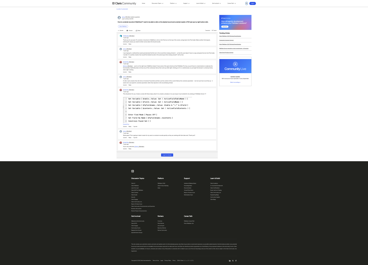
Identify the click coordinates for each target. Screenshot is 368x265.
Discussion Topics (156, 3)
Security (133, 197)
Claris (132, 171)
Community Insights (215, 197)
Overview (160, 221)
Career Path (231, 3)
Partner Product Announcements (139, 211)
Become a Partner (162, 228)
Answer (131, 30)
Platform (172, 3)
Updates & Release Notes (190, 183)
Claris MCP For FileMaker (137, 190)
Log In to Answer (167, 155)
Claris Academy (214, 183)
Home (143, 3)
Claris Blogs (213, 199)
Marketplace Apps (188, 194)
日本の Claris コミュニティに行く (185, 260)
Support (185, 3)
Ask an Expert (161, 225)
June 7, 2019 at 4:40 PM (127, 19)
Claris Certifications (215, 188)
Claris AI (133, 183)
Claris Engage (134, 199)
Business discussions (136, 208)
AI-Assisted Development (216, 185)
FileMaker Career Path (189, 221)
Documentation (187, 188)
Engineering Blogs (214, 194)
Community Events (135, 228)
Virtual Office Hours (188, 190)
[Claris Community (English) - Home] (124, 3)
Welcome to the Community (137, 221)
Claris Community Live (136, 201)
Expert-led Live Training (216, 190)
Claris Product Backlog (163, 185)
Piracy (174, 260)
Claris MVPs (134, 223)
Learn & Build (199, 3)
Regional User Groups (136, 230)
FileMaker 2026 (161, 183)
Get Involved (215, 3)
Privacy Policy (168, 260)
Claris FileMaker (135, 185)
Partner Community (162, 230)
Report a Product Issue (136, 204)
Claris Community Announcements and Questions (143, 206)
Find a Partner (161, 223)
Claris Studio (134, 194)
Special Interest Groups (136, 232)
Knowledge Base (188, 185)
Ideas (159, 188)
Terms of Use (156, 260)
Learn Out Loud (135, 188)
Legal (161, 260)
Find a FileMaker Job (189, 223)
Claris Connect (134, 192)
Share (139, 30)
